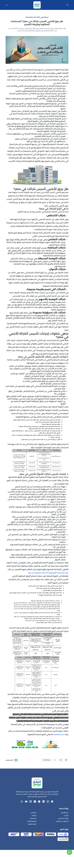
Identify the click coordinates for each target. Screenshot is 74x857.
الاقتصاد (57, 734)
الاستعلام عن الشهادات (62, 821)
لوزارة (50, 573)
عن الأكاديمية (64, 812)
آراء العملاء (33, 818)
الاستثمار (44, 573)
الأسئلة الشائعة (32, 824)
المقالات (34, 815)
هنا (29, 573)
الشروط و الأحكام (31, 821)
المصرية (37, 573)
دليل (66, 573)
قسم (63, 734)
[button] (7, 5)
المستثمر (60, 573)
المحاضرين (33, 812)
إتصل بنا (66, 815)
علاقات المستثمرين (63, 818)
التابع (55, 573)
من (32, 573)
